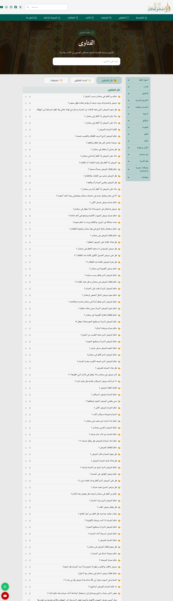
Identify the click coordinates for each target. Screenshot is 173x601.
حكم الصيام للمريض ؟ (107, 540)
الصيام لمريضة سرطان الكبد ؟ (104, 414)
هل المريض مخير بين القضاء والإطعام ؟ (100, 176)
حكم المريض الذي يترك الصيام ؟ (103, 501)
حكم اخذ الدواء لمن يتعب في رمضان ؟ (100, 421)
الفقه (146, 141)
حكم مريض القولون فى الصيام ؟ (103, 474)
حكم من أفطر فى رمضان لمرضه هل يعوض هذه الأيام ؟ (94, 494)
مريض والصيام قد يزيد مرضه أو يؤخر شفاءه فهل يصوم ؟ (92, 103)
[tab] (109, 80)
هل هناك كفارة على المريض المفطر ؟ (101, 242)
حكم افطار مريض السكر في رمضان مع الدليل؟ (97, 573)
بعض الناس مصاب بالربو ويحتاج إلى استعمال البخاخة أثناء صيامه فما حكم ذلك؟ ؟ (82, 593)
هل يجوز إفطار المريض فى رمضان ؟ (102, 547)
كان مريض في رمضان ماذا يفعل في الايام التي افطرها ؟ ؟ (92, 375)
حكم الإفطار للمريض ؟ (108, 448)
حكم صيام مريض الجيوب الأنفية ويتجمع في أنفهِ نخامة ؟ (92, 216)
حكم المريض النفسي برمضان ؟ (104, 428)
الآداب (145, 87)
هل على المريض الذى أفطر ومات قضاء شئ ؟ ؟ (97, 481)
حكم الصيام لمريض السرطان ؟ (104, 395)
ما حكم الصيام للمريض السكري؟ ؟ (102, 587)
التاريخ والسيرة (142, 100)
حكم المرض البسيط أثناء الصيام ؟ (102, 534)
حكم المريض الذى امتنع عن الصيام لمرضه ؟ (98, 467)
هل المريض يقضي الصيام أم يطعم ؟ (101, 183)
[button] (138, 80)
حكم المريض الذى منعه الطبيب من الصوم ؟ (99, 335)
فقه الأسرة (144, 161)
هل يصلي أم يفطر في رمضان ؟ (104, 149)
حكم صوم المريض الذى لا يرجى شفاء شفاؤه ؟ (97, 308)
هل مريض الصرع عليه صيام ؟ (104, 487)
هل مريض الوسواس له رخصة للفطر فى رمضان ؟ (96, 249)
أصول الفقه (143, 80)
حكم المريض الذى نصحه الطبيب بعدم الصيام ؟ (97, 361)
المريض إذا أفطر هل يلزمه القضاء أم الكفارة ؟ (98, 163)
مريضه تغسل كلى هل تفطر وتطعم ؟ (101, 143)
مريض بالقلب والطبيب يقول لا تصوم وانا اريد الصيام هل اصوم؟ (90, 567)
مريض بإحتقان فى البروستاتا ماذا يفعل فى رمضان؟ (95, 209)
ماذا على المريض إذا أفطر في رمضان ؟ (100, 123)
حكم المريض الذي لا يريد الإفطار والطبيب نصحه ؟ (96, 136)
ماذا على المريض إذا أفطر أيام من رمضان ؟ (99, 189)
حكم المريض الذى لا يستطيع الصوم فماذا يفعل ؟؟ (96, 322)
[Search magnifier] (28, 7)
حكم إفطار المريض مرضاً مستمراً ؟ (102, 169)
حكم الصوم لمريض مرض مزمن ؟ (103, 348)
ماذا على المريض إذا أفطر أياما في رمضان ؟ (98, 156)
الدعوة (145, 114)
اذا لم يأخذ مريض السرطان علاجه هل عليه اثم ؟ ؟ (96, 381)
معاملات (144, 177)
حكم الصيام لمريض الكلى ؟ (105, 408)
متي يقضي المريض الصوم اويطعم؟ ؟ (101, 401)
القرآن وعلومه (142, 148)
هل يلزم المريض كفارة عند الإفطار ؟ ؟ (101, 262)
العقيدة (145, 127)
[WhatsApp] (26, 97)
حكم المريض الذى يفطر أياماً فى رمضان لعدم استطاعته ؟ (92, 302)
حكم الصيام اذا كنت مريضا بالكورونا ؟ (101, 520)
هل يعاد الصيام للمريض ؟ (106, 368)
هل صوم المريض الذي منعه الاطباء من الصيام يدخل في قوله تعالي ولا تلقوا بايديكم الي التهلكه (77, 110)
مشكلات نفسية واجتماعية (142, 169)
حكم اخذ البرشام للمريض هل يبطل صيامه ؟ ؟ (98, 441)
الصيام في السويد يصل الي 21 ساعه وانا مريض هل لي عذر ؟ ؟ (90, 580)
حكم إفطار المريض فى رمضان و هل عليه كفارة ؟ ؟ (96, 282)
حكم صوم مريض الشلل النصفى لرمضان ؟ (99, 295)
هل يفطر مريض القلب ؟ (107, 507)
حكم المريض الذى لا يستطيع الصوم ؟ (101, 342)
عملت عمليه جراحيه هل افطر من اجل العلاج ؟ (97, 514)
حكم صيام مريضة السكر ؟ (106, 328)
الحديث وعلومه (141, 107)
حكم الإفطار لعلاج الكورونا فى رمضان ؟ (100, 315)
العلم (146, 134)
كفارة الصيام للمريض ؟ (107, 130)
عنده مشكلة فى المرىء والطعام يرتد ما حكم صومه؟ (95, 222)
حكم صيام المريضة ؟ (108, 560)
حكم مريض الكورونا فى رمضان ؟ (103, 269)
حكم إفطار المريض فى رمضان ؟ (103, 236)
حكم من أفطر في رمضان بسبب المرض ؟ (100, 96)
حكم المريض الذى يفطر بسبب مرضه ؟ (101, 275)
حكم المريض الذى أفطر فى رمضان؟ (102, 355)
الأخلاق (145, 93)
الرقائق (145, 120)
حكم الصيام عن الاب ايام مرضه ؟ (103, 434)
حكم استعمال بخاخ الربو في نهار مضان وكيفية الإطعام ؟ (93, 229)
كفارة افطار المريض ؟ (108, 388)
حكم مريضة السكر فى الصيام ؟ (104, 554)
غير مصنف (143, 154)
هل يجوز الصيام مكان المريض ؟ (103, 454)
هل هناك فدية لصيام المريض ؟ (104, 461)
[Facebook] (30, 97)
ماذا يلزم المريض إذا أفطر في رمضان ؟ (100, 116)
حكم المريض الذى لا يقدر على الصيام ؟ (100, 289)
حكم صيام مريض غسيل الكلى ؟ (103, 202)
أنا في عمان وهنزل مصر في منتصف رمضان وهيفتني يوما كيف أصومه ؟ (86, 196)
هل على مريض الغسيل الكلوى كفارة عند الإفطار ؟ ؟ (95, 255)
